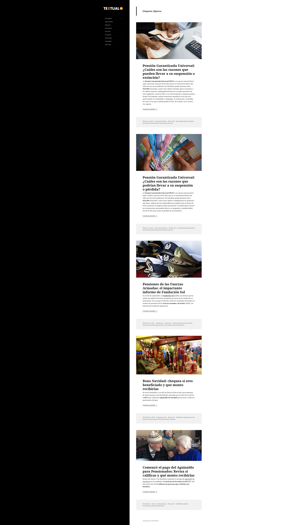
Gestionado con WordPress (151, 521)
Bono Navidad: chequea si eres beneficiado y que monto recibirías (168, 385)
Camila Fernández (161, 121)
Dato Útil (107, 31)
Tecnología (108, 41)
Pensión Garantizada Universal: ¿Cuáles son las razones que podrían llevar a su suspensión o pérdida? (169, 183)
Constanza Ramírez (162, 228)
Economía (108, 35)
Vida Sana (108, 44)
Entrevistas (108, 38)
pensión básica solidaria (168, 419)
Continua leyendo (150, 109)
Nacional (168, 323)
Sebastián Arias (162, 417)
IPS (160, 419)
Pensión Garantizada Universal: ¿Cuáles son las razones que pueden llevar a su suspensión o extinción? (169, 71)
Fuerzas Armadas (166, 325)
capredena (180, 121)
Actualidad (108, 18)
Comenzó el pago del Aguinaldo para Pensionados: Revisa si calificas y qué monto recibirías (169, 471)
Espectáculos (109, 22)
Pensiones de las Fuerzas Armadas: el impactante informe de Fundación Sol (164, 288)
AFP (178, 417)
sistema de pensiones (178, 325)
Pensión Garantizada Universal (163, 123)
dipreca (186, 121)
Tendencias (108, 28)
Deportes (108, 25)
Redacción (160, 323)
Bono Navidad (184, 417)
